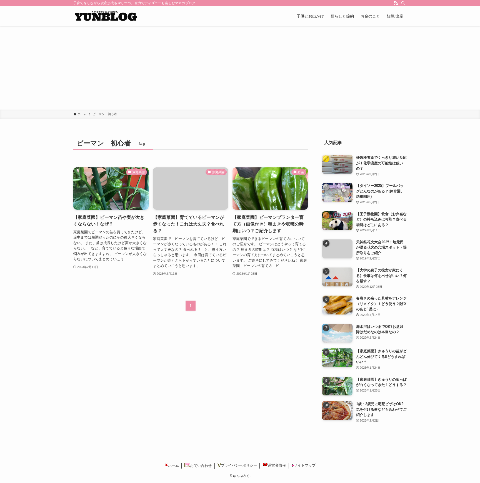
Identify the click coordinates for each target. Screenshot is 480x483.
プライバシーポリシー (239, 465)
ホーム (173, 465)
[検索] (403, 3)
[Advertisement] (240, 68)
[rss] (395, 3)
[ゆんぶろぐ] (105, 16)
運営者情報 (277, 465)
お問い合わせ (201, 466)
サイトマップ (305, 465)
